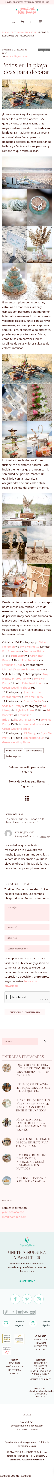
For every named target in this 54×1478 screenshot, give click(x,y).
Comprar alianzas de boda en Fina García (31, 1179)
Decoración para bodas (24, 32)
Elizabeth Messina (24, 719)
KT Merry (29, 733)
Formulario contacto (27, 1429)
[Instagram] (39, 1299)
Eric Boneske (10, 651)
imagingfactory (24, 832)
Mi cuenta (14, 1363)
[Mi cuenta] (22, 21)
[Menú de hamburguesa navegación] (40, 21)
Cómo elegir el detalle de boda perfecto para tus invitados (33, 1142)
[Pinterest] (27, 1299)
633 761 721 (40, 1388)
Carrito (14, 1373)
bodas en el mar (14, 750)
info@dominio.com (14, 1217)
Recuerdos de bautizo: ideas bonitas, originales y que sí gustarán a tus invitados (32, 1161)
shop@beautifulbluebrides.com (27, 1425)
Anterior (27, 770)
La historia (40, 1339)
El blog (40, 1349)
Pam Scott (18, 655)
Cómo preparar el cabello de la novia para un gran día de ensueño (31, 1125)
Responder (45, 837)
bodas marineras (34, 750)
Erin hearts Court (33, 724)
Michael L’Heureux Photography (22, 669)
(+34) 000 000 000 (13, 1212)
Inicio (5, 32)
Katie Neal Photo (33, 683)
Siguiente (27, 784)
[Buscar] (13, 21)
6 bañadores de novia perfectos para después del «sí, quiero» (33, 1088)
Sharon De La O (34, 701)
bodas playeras (13, 756)
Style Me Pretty (29, 646)
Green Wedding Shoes (16, 687)
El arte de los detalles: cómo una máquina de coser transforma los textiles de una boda (33, 1105)
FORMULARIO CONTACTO (40, 1395)
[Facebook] (15, 1299)
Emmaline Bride (34, 651)
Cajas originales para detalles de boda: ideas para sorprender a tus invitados (33, 1070)
